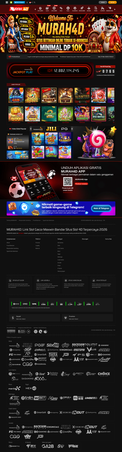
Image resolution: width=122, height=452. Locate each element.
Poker (95, 10)
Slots (47, 10)
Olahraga (75, 10)
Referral (38, 248)
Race (61, 10)
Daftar (112, 2)
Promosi (38, 242)
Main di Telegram (20, 2)
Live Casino (54, 10)
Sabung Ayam (109, 10)
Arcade (89, 10)
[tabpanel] (61, 33)
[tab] (38, 128)
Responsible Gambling (25, 220)
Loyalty (37, 245)
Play (29, 72)
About (8, 242)
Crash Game (82, 10)
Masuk (103, 2)
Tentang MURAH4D (12, 220)
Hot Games (40, 10)
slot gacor (21, 233)
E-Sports (102, 10)
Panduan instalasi (81, 184)
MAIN (17, 95)
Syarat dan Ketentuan (48, 220)
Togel (68, 10)
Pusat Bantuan (37, 220)
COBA (39, 137)
